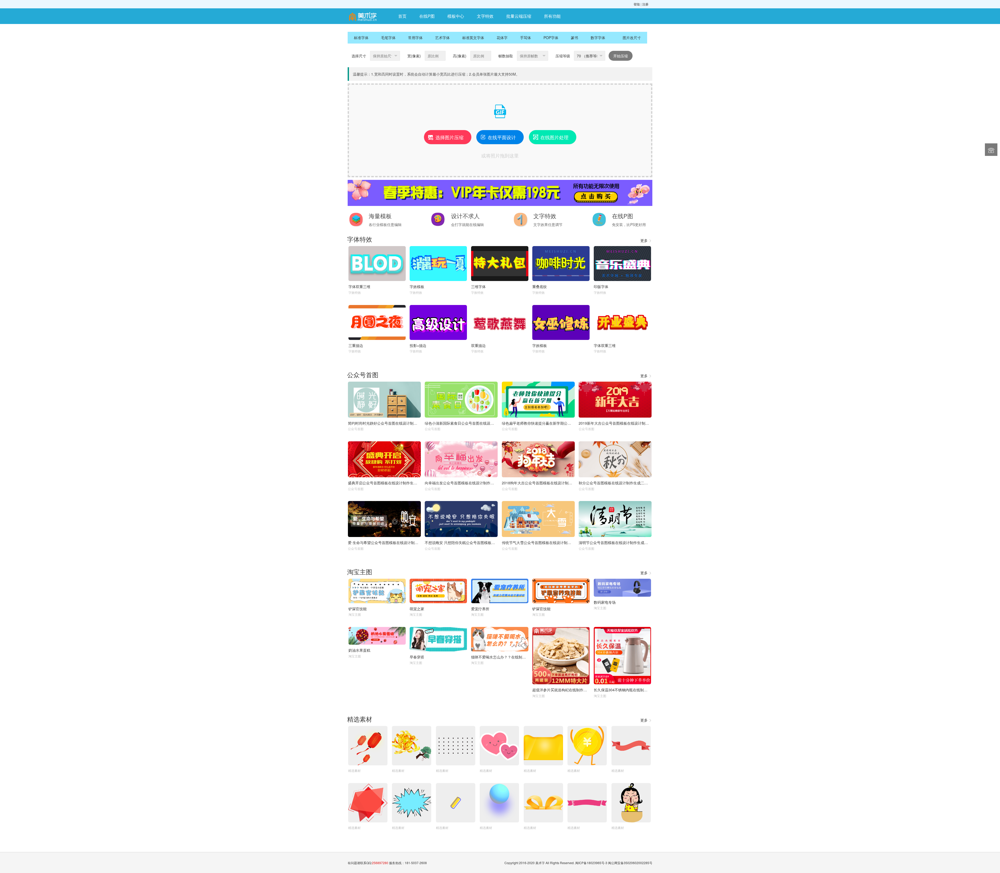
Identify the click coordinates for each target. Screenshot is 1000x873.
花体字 (502, 37)
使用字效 (377, 263)
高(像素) (459, 55)
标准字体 (361, 37)
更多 (646, 240)
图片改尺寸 (632, 37)
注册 (645, 4)
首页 (402, 16)
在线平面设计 (498, 137)
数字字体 (598, 37)
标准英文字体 (473, 37)
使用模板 (384, 400)
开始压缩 (620, 55)
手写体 (525, 37)
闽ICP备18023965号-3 (591, 862)
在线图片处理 (550, 137)
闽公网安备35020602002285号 (630, 862)
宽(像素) (414, 55)
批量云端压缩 (518, 16)
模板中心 (455, 16)
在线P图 (427, 16)
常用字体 (415, 37)
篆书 (574, 37)
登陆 (637, 4)
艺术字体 (442, 37)
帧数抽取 (505, 55)
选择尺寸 (359, 55)
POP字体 (550, 37)
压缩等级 (562, 55)
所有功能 (552, 16)
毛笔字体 (388, 37)
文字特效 (485, 16)
